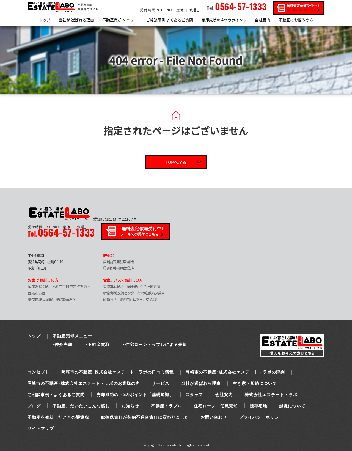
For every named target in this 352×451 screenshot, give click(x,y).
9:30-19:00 (155, 9)
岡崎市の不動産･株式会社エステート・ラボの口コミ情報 (117, 372)
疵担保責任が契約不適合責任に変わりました (145, 417)
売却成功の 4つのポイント (224, 20)
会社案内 (262, 20)
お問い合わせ (214, 417)
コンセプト (39, 372)
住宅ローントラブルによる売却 (156, 344)
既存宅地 (258, 406)
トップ (44, 20)
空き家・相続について (255, 383)
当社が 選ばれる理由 (76, 20)
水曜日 (187, 9)
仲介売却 (63, 344)
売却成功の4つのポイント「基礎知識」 (135, 394)
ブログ (34, 406)
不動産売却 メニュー (120, 20)
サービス (160, 383)
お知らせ (130, 406)
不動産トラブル (166, 406)
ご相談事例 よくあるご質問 (169, 20)
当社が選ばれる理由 (201, 383)
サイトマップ (41, 428)
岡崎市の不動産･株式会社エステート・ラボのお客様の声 (84, 383)
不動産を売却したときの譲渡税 (58, 417)
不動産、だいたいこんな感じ (81, 406)
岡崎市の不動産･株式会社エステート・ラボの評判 (235, 372)
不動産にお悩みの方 (296, 20)
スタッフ (194, 394)
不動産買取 (99, 344)
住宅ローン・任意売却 (216, 406)
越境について (292, 406)
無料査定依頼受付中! (142, 231)
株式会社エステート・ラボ (271, 394)
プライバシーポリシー (261, 417)
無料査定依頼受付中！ (303, 8)
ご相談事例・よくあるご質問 (56, 394)
